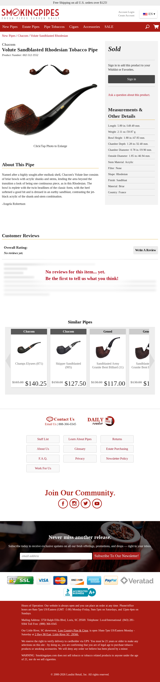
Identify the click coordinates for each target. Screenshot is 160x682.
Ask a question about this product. (129, 95)
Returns (117, 439)
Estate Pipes (30, 27)
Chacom (23, 35)
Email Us (50, 424)
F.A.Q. (43, 458)
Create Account (126, 15)
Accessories (91, 27)
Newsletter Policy (117, 458)
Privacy (80, 458)
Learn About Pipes (80, 439)
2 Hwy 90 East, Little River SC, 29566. (57, 634)
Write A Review (145, 250)
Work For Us (43, 468)
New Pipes (10, 27)
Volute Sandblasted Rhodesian (49, 35)
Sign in (131, 79)
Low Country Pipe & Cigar (73, 630)
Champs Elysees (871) (29, 363)
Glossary (80, 448)
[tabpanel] (29, 358)
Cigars (73, 27)
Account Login (126, 12)
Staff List (43, 439)
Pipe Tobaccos (54, 27)
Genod (107, 331)
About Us (43, 448)
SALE (109, 27)
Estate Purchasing (117, 448)
